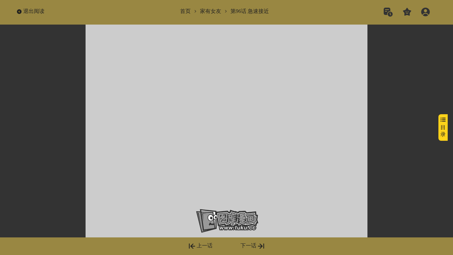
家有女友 (210, 11)
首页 (185, 11)
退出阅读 (33, 11)
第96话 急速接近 (249, 11)
